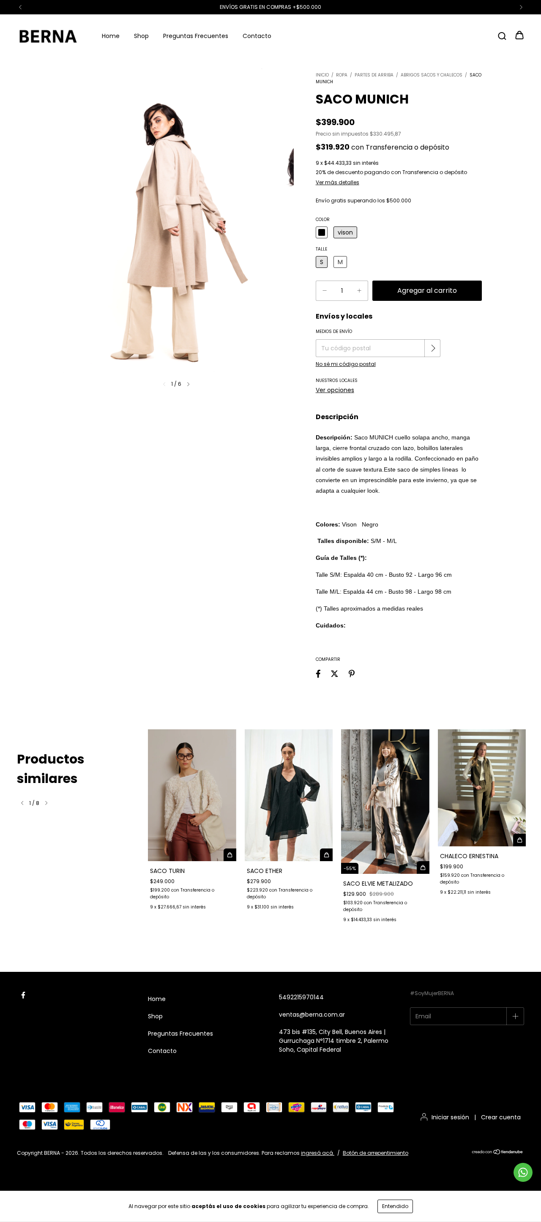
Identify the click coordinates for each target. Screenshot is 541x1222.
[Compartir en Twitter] (335, 674)
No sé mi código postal (346, 364)
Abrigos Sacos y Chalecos (431, 75)
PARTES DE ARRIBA (374, 75)
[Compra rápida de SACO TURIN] (230, 854)
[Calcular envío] (433, 348)
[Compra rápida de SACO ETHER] (326, 854)
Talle (321, 249)
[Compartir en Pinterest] (352, 674)
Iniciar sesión (450, 1117)
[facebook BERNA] (23, 995)
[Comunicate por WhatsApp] (523, 1172)
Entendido (395, 1206)
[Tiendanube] (497, 1153)
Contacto (257, 36)
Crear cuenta (501, 1117)
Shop (141, 36)
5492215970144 (301, 997)
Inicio (322, 75)
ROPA (341, 75)
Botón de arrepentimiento (375, 1153)
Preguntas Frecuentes (195, 36)
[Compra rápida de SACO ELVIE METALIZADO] (423, 867)
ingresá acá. (317, 1153)
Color (323, 219)
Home (111, 36)
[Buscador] (502, 35)
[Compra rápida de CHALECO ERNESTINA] (519, 840)
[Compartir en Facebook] (318, 674)
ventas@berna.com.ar (312, 1014)
